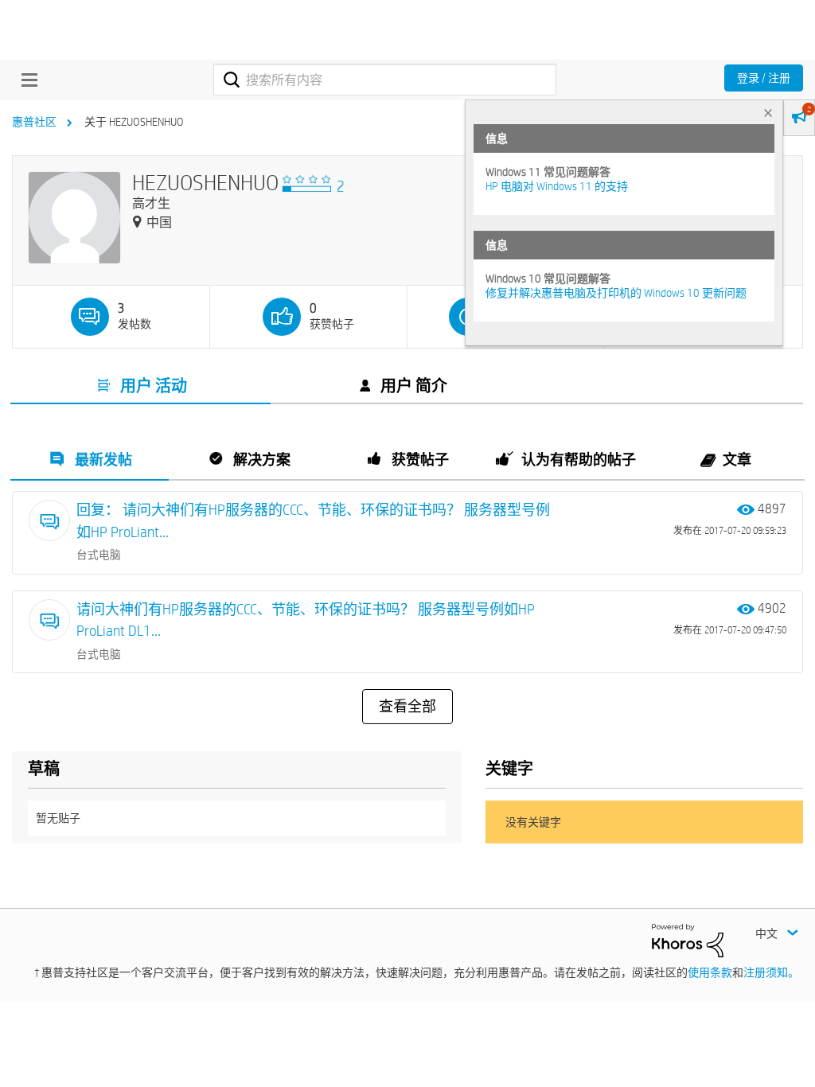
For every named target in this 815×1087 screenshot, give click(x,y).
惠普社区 (34, 122)
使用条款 (710, 972)
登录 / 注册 (763, 78)
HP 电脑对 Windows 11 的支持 (556, 186)
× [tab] (768, 112)
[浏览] (25, 79)
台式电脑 (98, 554)
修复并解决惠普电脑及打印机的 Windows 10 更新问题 (616, 293)
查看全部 (407, 706)
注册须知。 (771, 972)
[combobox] (384, 79)
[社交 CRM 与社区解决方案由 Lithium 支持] (687, 939)
